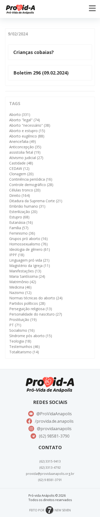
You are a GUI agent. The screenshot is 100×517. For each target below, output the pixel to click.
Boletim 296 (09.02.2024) (40, 73)
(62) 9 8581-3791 (50, 480)
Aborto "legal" (24, 119)
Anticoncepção (25, 146)
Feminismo (22, 233)
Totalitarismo (24, 351)
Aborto (19, 114)
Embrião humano (27, 206)
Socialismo (22, 330)
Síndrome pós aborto (30, 335)
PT (15, 324)
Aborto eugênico (26, 136)
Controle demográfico (31, 184)
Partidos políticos (27, 303)
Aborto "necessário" (29, 125)
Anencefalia (22, 141)
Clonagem (21, 173)
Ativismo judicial (26, 157)
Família (18, 227)
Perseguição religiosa (30, 308)
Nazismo (20, 292)
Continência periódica (30, 179)
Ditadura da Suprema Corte (35, 200)
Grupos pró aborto (28, 238)
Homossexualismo (28, 244)
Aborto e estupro (27, 130)
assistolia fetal (25, 152)
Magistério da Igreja (29, 265)
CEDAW (19, 168)
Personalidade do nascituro (35, 314)
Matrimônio (22, 281)
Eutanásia (21, 222)
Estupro (19, 217)
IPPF (16, 254)
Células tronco (25, 190)
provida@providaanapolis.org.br (50, 474)
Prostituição (23, 319)
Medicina (20, 287)
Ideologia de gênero (29, 249)
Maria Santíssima (27, 276)
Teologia (20, 341)
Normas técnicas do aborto (36, 298)
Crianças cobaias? (33, 52)
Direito (19, 195)
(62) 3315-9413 (50, 461)
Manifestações (25, 271)
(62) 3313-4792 (50, 467)
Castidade (21, 163)
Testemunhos (24, 346)
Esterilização (23, 211)
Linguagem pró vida (29, 260)
